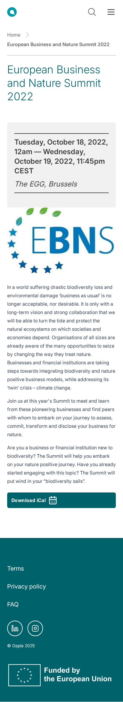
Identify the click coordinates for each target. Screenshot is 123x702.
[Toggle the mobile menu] (111, 12)
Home (13, 35)
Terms (15, 568)
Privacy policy (26, 586)
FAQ (13, 604)
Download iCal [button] (28, 500)
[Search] (92, 12)
